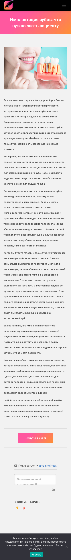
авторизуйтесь (47, 465)
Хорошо (36, 554)
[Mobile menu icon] (63, 5)
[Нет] (66, 547)
